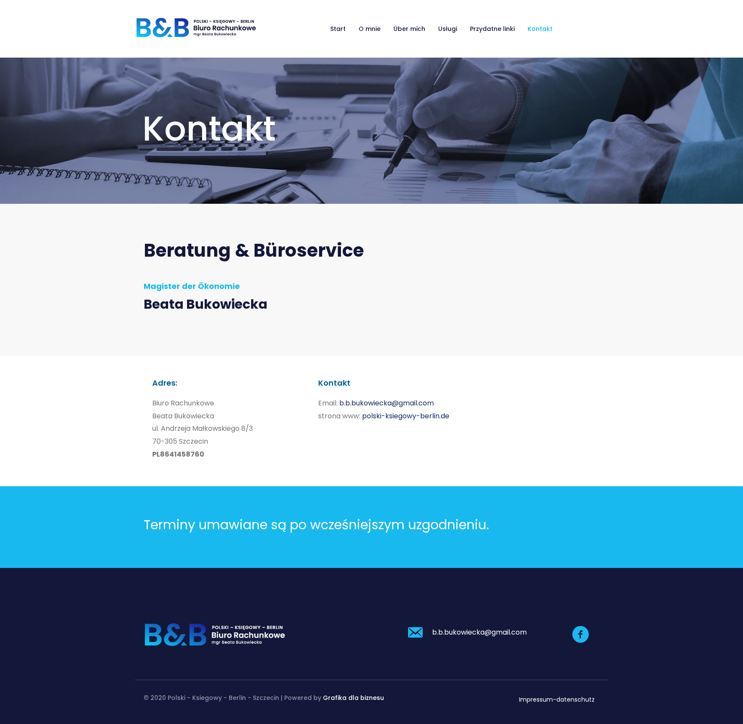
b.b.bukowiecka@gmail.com (386, 403)
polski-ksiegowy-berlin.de (405, 416)
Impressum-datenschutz (557, 699)
